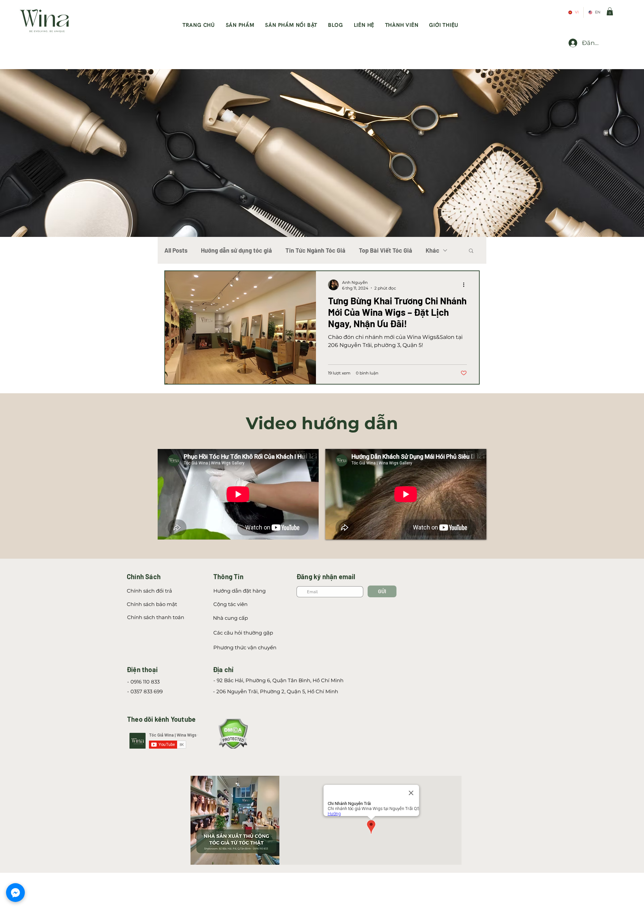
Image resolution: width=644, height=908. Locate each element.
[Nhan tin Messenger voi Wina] (15, 892)
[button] (609, 11)
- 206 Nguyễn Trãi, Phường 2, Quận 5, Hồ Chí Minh (275, 691)
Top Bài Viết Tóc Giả (385, 250)
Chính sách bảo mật (152, 604)
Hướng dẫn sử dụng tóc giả (236, 250)
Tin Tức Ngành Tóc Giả (315, 250)
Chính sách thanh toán (155, 617)
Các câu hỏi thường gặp (243, 632)
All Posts (175, 250)
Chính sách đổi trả (149, 591)
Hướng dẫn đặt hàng (239, 591)
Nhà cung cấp (230, 618)
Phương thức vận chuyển (244, 647)
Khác (432, 250)
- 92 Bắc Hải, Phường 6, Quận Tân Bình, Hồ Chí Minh (278, 680)
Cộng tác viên (231, 604)
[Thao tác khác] (466, 285)
